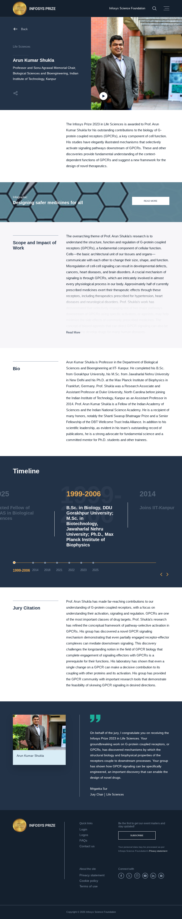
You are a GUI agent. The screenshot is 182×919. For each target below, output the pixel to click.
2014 (35, 570)
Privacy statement (158, 851)
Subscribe (136, 835)
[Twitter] (129, 876)
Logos (83, 835)
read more (150, 201)
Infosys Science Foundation (127, 8)
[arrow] (161, 574)
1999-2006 (21, 570)
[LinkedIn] (153, 876)
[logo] (34, 8)
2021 (59, 570)
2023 (83, 570)
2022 (71, 570)
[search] (154, 8)
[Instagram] (137, 876)
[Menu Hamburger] (166, 8)
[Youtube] (145, 876)
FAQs (83, 840)
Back (24, 29)
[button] (15, 93)
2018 (47, 570)
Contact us (87, 846)
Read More (73, 332)
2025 (95, 570)
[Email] (161, 876)
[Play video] (103, 96)
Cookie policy (88, 880)
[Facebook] (121, 876)
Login (83, 829)
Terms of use (88, 886)
